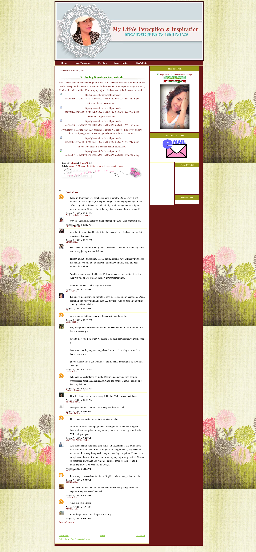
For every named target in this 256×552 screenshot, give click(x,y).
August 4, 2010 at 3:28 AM (78, 506)
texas (121, 166)
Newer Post (64, 535)
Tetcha (69, 481)
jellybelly (70, 401)
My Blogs (102, 62)
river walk (101, 166)
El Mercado (81, 166)
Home (64, 62)
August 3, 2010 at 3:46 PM (78, 468)
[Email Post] (90, 162)
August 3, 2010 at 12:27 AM (79, 399)
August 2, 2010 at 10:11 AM (79, 213)
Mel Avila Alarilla (74, 439)
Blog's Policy (142, 62)
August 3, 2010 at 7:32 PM (78, 480)
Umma (69, 241)
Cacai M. (70, 192)
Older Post (140, 535)
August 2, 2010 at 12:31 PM (79, 240)
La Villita (91, 166)
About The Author (82, 62)
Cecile (69, 321)
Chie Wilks (71, 226)
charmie (70, 508)
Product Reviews (121, 62)
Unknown (71, 371)
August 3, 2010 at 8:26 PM (78, 495)
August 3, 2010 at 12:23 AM (79, 388)
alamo (71, 166)
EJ (67, 310)
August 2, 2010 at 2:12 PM (78, 289)
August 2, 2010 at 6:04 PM (78, 308)
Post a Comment (66, 522)
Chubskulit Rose (74, 413)
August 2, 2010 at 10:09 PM (79, 320)
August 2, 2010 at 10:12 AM (79, 224)
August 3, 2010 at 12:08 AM (79, 369)
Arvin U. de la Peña (75, 214)
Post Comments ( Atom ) (81, 539)
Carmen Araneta (74, 390)
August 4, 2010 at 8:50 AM (78, 518)
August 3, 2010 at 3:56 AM (78, 411)
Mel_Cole (71, 291)
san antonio (112, 166)
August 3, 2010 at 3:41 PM (78, 438)
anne (68, 470)
